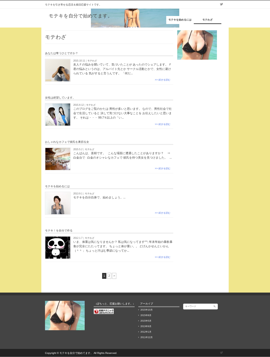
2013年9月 (146, 326)
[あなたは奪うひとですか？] (57, 79)
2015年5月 (146, 321)
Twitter (221, 4)
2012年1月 (146, 332)
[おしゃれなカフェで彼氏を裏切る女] (57, 167)
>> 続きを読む (162, 79)
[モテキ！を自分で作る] (57, 256)
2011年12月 (147, 337)
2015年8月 (146, 315)
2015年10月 (147, 310)
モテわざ (92, 60)
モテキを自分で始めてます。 (80, 16)
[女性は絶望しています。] (57, 123)
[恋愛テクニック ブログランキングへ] (104, 312)
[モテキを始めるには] (57, 211)
